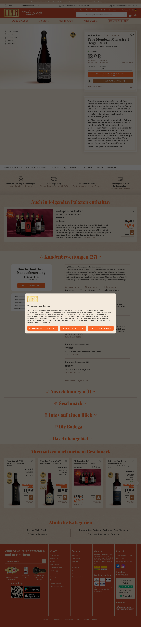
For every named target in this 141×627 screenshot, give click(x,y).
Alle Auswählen (100, 328)
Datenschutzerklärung (41, 322)
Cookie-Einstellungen (41, 328)
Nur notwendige (72, 328)
